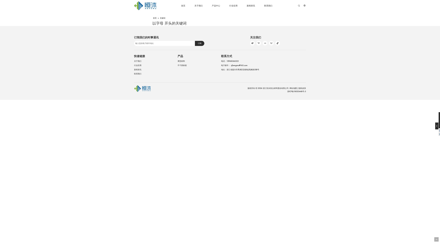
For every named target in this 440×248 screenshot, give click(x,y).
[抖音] (277, 43)
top (436, 239)
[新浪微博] (252, 43)
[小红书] (265, 43)
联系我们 (137, 73)
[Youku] (258, 43)
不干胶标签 (182, 65)
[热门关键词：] (299, 6)
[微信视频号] (271, 43)
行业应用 (137, 65)
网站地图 (293, 88)
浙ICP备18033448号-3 (296, 91)
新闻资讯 (137, 69)
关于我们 (137, 61)
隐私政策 (302, 88)
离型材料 (181, 61)
